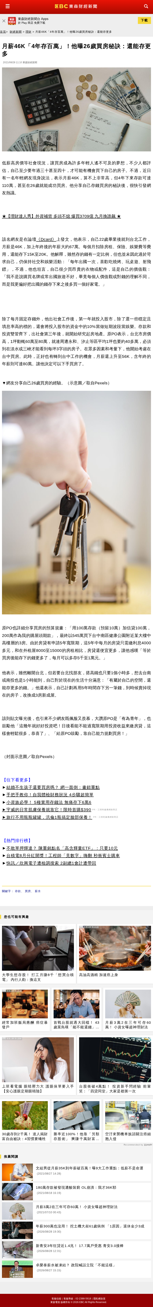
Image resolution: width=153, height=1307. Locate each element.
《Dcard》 (46, 239)
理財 (28, 31)
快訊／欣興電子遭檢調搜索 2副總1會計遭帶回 (51, 863)
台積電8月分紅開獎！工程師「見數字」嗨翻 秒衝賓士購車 (63, 855)
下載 (144, 20)
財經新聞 (16, 31)
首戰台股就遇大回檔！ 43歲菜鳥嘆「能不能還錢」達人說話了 (76, 1025)
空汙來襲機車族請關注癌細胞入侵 (128, 1136)
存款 (18, 891)
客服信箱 (56, 1298)
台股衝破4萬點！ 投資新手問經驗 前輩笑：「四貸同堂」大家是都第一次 (115, 1088)
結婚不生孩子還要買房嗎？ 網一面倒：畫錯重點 (53, 787)
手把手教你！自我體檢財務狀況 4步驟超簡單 (50, 794)
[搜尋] (145, 10)
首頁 (3, 31)
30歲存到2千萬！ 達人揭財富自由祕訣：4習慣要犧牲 (25, 1136)
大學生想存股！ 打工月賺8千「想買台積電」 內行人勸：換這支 (38, 977)
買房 (28, 891)
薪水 (38, 891)
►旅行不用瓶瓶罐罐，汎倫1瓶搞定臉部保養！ (47, 817)
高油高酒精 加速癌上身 (98, 975)
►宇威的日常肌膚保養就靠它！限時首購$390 (46, 809)
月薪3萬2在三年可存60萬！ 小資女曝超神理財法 (128, 1025)
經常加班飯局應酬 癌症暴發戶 (25, 1025)
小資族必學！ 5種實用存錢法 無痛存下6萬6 (48, 802)
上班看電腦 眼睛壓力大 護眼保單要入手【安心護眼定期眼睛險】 (38, 1088)
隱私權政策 (99, 1298)
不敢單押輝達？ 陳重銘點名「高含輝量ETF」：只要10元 (62, 848)
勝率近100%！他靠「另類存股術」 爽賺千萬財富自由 (76, 1136)
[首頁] (76, 6)
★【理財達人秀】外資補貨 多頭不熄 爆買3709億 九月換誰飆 (59, 216)
